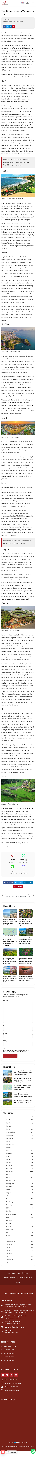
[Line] (12, 867)
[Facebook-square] (3, 1375)
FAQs (26, 1273)
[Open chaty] (3, 1452)
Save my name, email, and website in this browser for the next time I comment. (16, 1050)
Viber (24, 871)
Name (5, 1026)
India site (24, 1442)
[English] (23, 3)
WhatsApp (23, 860)
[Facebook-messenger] (7, 1375)
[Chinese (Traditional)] (22, 3)
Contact (18, 1282)
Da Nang (9, 21)
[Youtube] (16, 1375)
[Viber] (23, 867)
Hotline (12, 860)
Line (12, 871)
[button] (4, 26)
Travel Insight (19, 21)
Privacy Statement (9, 1278)
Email (5, 1033)
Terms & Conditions (25, 1278)
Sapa (14, 21)
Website (5, 1041)
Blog (5, 21)
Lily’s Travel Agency (14, 1273)
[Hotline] (12, 855)
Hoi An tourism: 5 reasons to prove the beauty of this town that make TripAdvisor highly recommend (16, 162)
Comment (6, 1000)
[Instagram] (11, 1375)
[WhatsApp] (23, 855)
